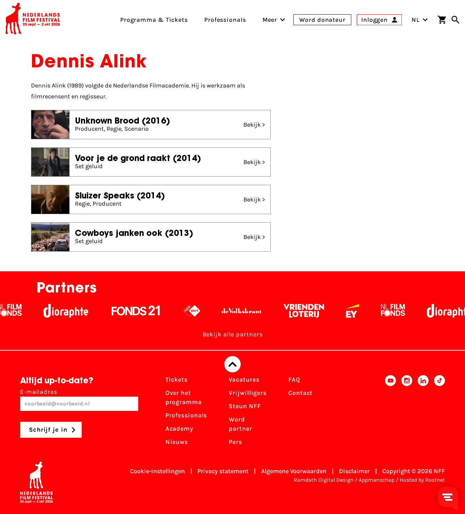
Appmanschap (377, 480)
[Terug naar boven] (232, 364)
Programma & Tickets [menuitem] (154, 20)
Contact (300, 393)
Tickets (176, 379)
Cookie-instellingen (157, 471)
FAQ (294, 379)
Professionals (186, 415)
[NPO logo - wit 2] (179, 311)
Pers (235, 442)
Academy (179, 428)
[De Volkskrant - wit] (229, 311)
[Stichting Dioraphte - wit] (53, 311)
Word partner (240, 424)
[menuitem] (270, 20)
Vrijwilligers (248, 393)
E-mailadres (38, 392)
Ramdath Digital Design (324, 480)
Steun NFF (245, 406)
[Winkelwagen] (442, 20)
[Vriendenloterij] (291, 311)
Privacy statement (222, 471)
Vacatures (244, 379)
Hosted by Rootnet (422, 480)
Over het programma (183, 397)
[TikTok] (439, 413)
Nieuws (176, 442)
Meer (269, 20)
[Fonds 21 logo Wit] (123, 311)
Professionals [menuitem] (225, 20)
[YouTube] (390, 413)
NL (416, 19)
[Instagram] (406, 413)
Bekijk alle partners (233, 334)
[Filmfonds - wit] (380, 311)
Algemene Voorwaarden (293, 471)
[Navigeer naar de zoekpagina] (455, 20)
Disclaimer (354, 471)
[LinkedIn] (423, 413)
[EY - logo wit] (339, 311)
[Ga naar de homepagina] (32, 20)
